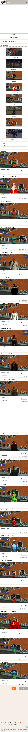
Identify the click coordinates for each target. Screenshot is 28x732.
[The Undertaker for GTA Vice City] (14, 63)
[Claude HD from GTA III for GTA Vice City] (14, 133)
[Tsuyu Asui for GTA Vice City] (14, 494)
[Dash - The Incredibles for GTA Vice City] (14, 570)
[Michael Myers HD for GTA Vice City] (14, 468)
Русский (2, 722)
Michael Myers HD (5, 459)
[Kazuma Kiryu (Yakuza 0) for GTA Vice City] (14, 262)
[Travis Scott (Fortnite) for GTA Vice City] (14, 122)
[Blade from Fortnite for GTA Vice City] (14, 338)
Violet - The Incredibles (7, 586)
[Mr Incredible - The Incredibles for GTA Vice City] (14, 621)
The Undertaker (14, 69)
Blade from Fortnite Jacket (7, 354)
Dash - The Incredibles (6, 560)
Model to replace (14, 37)
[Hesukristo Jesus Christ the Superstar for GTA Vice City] (14, 312)
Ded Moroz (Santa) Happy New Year (14, 92)
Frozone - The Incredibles (7, 535)
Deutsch (12, 722)
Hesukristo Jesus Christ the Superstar (10, 303)
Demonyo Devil (5, 277)
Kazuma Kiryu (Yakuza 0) (7, 252)
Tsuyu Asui (3, 484)
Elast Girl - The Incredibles (7, 510)
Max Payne (14, 116)
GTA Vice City (3, 169)
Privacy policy (6, 730)
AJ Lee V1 (14, 81)
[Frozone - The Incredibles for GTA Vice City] (14, 544)
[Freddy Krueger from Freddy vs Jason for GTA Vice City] (14, 443)
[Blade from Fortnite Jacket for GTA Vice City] (14, 363)
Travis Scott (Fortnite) (14, 127)
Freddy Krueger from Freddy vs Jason (10, 433)
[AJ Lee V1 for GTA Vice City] (14, 75)
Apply (14, 147)
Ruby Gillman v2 (5, 636)
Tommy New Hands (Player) (8, 227)
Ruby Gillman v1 (5, 662)
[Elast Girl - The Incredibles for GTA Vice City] (14, 519)
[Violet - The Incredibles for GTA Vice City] (14, 595)
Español (17, 722)
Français (7, 722)
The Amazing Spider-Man (14, 57)
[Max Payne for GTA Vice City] (14, 110)
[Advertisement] (14, 19)
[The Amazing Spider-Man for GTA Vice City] (14, 52)
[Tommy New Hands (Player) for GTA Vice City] (14, 236)
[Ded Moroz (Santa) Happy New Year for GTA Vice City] (14, 87)
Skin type (14, 34)
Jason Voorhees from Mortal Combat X (11, 379)
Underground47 (4, 172)
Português (22, 722)
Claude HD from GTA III (14, 139)
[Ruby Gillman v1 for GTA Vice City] (14, 671)
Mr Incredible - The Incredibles (8, 611)
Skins (8, 169)
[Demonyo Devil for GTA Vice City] (14, 287)
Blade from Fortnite (6, 328)
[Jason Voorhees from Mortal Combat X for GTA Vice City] (14, 388)
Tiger (14, 104)
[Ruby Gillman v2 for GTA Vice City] (14, 646)
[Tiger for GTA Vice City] (14, 98)
